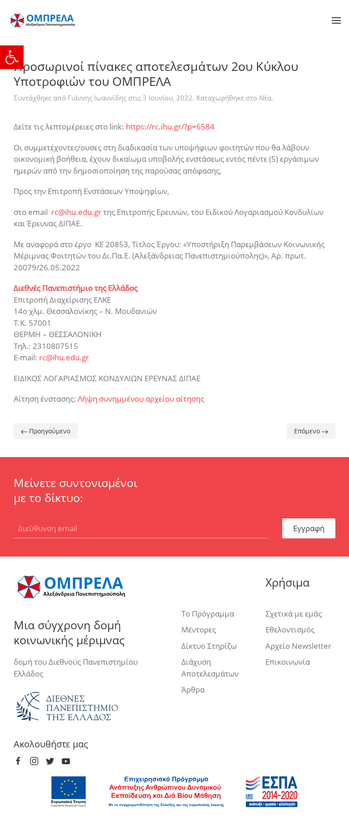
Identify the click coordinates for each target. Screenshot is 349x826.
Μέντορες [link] (198, 629)
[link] (12, 57)
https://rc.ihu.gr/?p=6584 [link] (170, 126)
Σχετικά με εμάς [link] (293, 613)
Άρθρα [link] (192, 689)
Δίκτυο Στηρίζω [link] (209, 646)
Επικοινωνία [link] (287, 662)
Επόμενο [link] (308, 431)
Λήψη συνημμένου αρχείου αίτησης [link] (141, 398)
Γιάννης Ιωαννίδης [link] (97, 97)
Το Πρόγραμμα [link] (207, 613)
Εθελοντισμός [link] (289, 629)
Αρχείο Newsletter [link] (298, 646)
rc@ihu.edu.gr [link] (76, 212)
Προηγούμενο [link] (48, 431)
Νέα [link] (265, 97)
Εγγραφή (308, 528)
